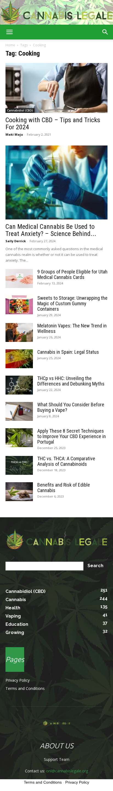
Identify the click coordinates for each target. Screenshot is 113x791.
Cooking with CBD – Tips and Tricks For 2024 (52, 123)
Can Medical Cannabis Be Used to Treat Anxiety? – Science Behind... (50, 230)
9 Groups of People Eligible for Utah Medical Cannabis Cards (72, 274)
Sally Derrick (15, 241)
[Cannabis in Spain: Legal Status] (19, 358)
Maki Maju (14, 134)
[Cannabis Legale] (56, 12)
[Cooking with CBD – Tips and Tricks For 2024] (56, 88)
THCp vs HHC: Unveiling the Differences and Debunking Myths (70, 381)
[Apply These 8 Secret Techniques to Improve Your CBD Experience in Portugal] (19, 437)
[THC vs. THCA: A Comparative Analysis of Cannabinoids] (19, 465)
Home (10, 45)
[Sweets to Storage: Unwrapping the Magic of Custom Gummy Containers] (19, 304)
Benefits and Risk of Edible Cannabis (63, 487)
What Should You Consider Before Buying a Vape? (70, 407)
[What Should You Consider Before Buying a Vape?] (19, 411)
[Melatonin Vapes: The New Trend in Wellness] (19, 332)
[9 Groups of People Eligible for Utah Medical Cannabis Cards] (19, 278)
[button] (9, 32)
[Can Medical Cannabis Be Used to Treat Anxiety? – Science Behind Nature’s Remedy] (56, 182)
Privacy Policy (17, 680)
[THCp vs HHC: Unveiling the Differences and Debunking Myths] (19, 385)
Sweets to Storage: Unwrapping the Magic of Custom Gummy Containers (72, 303)
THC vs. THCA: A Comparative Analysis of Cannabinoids (66, 461)
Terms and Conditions (25, 688)
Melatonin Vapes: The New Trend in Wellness (72, 328)
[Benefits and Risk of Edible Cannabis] (19, 491)
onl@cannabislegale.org (67, 770)
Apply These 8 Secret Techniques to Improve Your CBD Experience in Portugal (71, 436)
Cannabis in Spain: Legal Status (68, 352)
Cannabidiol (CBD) (20, 110)
